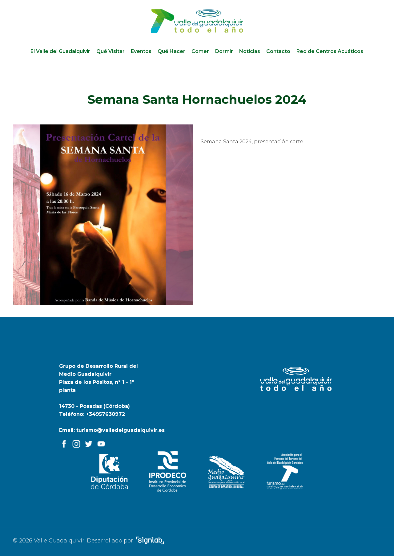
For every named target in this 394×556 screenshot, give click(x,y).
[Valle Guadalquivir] (197, 21)
